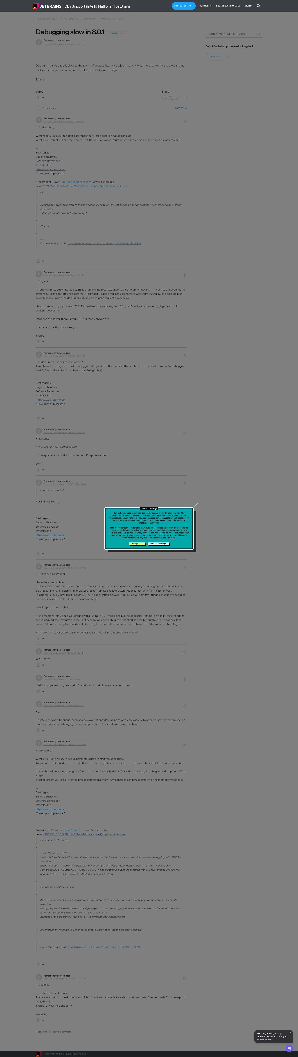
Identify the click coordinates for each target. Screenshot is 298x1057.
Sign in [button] (248, 6)
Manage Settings (158, 543)
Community (205, 6)
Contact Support (184, 6)
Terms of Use (165, 533)
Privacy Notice (142, 533)
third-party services (127, 535)
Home (47, 6)
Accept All (137, 543)
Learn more (155, 523)
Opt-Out (171, 538)
